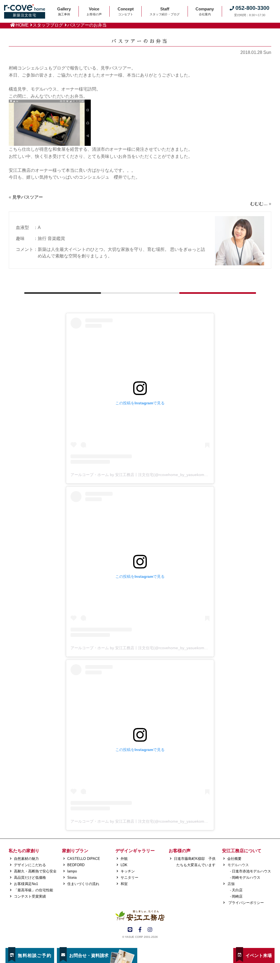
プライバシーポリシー (245, 903)
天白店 (237, 890)
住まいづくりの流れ (83, 884)
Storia (72, 877)
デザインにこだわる (30, 865)
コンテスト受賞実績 (30, 896)
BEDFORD (75, 865)
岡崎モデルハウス (246, 877)
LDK (124, 865)
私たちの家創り (24, 850)
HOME (22, 25)
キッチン (128, 871)
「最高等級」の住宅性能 (33, 890)
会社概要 (234, 859)
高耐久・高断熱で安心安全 (35, 871)
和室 (124, 884)
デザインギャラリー (135, 850)
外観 (124, 859)
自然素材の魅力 (26, 859)
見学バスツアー (27, 197)
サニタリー (129, 877)
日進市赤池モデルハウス (251, 871)
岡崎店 (237, 896)
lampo (72, 871)
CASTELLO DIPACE (83, 859)
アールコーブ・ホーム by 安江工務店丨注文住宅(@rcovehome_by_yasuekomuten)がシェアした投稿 (157, 474)
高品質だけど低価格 (30, 877)
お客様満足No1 (26, 884)
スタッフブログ (48, 25)
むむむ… (259, 203)
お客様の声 (180, 850)
